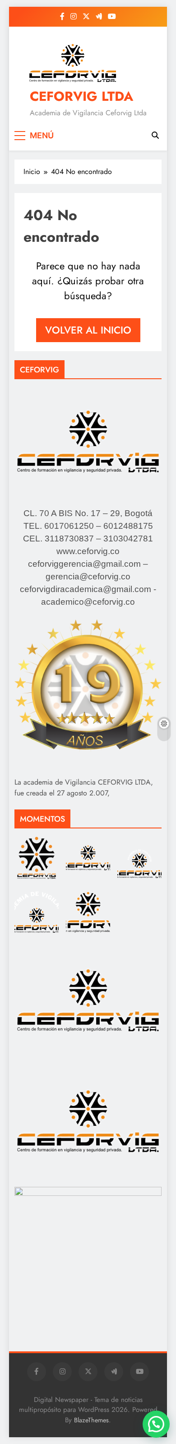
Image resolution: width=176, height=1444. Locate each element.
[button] (156, 1424)
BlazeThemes (91, 1420)
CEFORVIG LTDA (81, 96)
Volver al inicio (88, 330)
